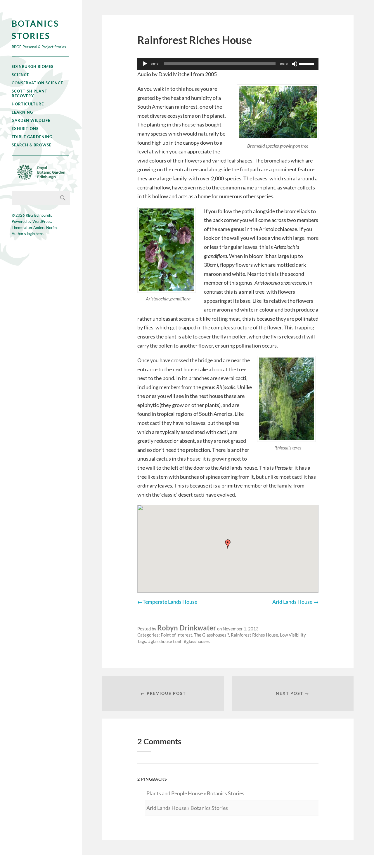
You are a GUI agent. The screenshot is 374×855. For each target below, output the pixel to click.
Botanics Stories (35, 29)
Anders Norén (45, 227)
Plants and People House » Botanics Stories (195, 793)
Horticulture (28, 104)
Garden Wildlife (31, 120)
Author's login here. (28, 233)
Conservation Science (37, 83)
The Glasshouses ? (211, 634)
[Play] (145, 64)
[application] (227, 64)
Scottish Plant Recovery (29, 93)
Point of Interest (176, 634)
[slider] (307, 63)
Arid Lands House (292, 601)
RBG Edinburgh (38, 215)
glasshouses (198, 641)
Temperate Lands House (170, 601)
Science (20, 74)
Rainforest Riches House (254, 634)
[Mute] (294, 64)
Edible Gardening (32, 136)
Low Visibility (293, 634)
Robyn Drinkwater (186, 627)
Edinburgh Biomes (32, 66)
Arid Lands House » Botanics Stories (187, 808)
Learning (22, 112)
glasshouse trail (166, 641)
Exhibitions (25, 128)
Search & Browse (31, 145)
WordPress (41, 221)
